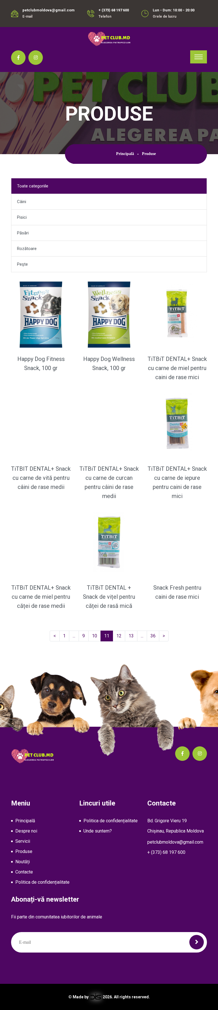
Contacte (24, 872)
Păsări (23, 233)
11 (108, 636)
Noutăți (22, 861)
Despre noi (26, 831)
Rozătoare (27, 248)
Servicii (22, 841)
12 (120, 636)
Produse (23, 851)
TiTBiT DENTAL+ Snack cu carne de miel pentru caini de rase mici (177, 368)
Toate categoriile (32, 186)
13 (133, 636)
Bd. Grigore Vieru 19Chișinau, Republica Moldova (175, 826)
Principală (125, 154)
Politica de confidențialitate (42, 882)
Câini (21, 201)
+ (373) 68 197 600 (113, 10)
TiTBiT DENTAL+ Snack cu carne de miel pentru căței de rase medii (41, 596)
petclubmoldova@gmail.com (48, 10)
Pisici (22, 217)
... (75, 636)
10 (96, 636)
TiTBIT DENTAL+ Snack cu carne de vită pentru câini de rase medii (41, 477)
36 (154, 636)
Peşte (22, 264)
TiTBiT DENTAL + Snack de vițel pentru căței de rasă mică (109, 596)
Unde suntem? (97, 831)
